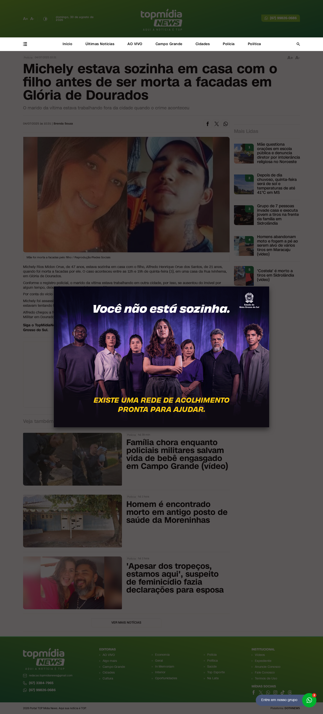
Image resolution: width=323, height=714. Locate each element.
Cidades (203, 43)
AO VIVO (134, 43)
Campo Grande (169, 43)
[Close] (269, 286)
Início (67, 43)
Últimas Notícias (99, 43)
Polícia (229, 43)
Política (254, 43)
